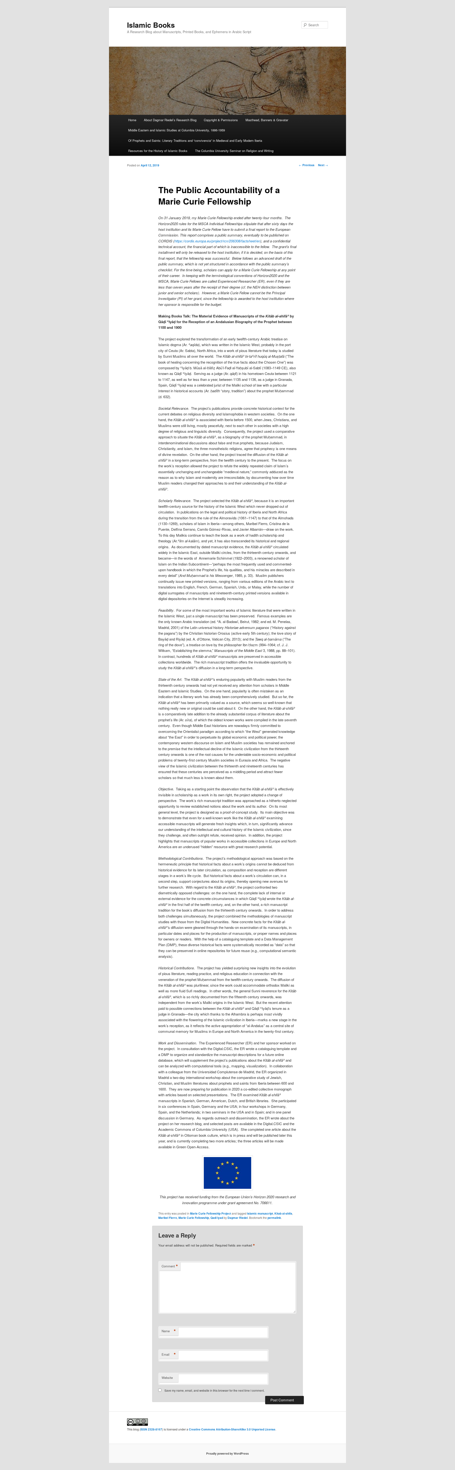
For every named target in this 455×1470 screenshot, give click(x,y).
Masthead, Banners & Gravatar (267, 120)
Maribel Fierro (167, 1218)
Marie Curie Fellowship (193, 1218)
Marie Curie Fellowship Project (210, 1213)
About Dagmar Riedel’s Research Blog (170, 120)
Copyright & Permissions (221, 120)
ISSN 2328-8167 (151, 1429)
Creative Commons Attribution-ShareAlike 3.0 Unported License (232, 1429)
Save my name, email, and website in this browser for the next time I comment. (214, 1390)
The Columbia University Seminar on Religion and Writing (234, 150)
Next (323, 165)
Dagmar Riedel (238, 1218)
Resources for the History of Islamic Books (157, 150)
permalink (274, 1218)
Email (169, 1354)
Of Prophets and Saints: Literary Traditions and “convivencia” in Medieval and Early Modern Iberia (195, 140)
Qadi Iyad (216, 1218)
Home (132, 120)
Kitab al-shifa (283, 1213)
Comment (170, 1266)
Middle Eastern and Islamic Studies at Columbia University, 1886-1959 (176, 130)
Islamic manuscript (260, 1213)
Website (167, 1377)
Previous (306, 165)
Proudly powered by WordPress (227, 1453)
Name (169, 1331)
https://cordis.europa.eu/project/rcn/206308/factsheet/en (217, 240)
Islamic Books (151, 25)
